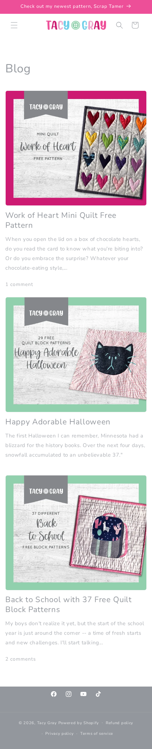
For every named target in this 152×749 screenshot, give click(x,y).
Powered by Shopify (78, 722)
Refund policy (119, 723)
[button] (14, 25)
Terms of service (96, 733)
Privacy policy (59, 733)
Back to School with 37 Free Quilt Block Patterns (68, 605)
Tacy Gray (47, 722)
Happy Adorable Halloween (58, 422)
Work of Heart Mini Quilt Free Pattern (61, 220)
